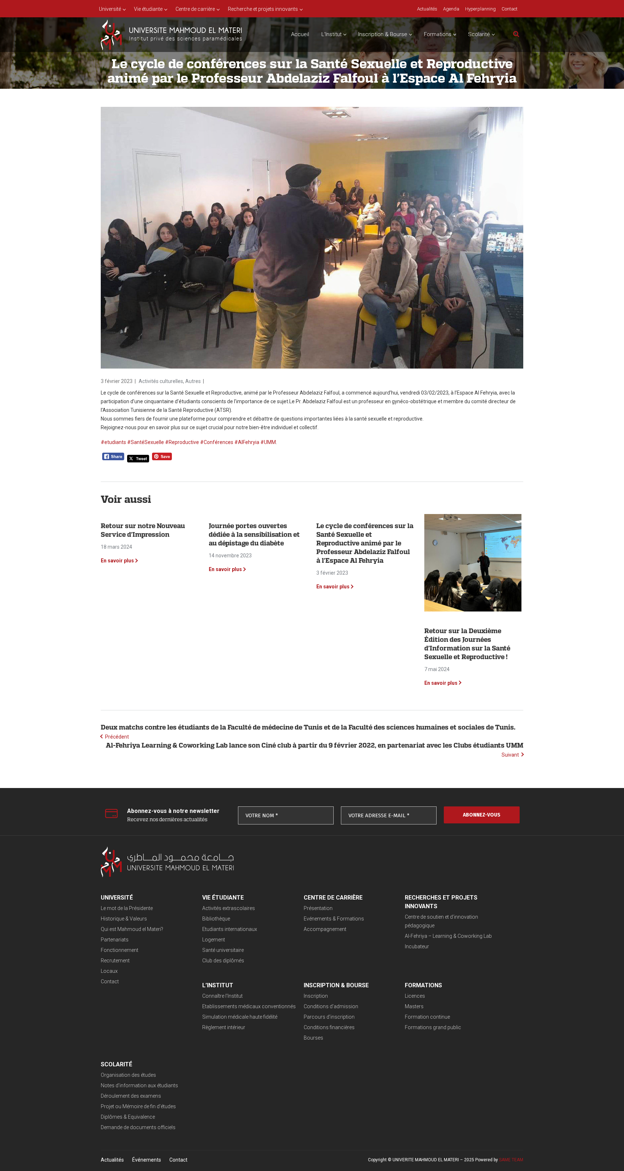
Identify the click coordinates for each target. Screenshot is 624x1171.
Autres (193, 381)
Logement (213, 940)
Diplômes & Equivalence (128, 1117)
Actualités (112, 1160)
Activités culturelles (161, 381)
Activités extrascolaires (228, 908)
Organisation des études (128, 1075)
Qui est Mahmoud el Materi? (132, 929)
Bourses (313, 1038)
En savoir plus (117, 560)
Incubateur (417, 946)
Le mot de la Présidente (127, 908)
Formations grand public (433, 1027)
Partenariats (115, 940)
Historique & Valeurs (124, 919)
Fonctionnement (119, 950)
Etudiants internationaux (229, 929)
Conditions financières (329, 1027)
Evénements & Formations (334, 919)
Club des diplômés (223, 960)
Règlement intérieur (223, 1027)
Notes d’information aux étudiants (139, 1085)
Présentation (318, 908)
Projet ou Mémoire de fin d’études (138, 1106)
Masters (414, 1006)
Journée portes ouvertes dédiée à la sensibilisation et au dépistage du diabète (254, 534)
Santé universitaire (223, 950)
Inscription (316, 996)
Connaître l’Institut (222, 996)
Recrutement (115, 960)
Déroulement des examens (131, 1096)
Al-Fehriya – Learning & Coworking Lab (448, 936)
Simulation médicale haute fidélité (239, 1017)
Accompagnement (325, 929)
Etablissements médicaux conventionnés (249, 1006)
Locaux (109, 971)
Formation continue (427, 1017)
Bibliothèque (216, 919)
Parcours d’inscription (329, 1017)
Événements (146, 1160)
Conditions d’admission (331, 1006)
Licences (415, 996)
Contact (110, 981)
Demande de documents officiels (138, 1127)
